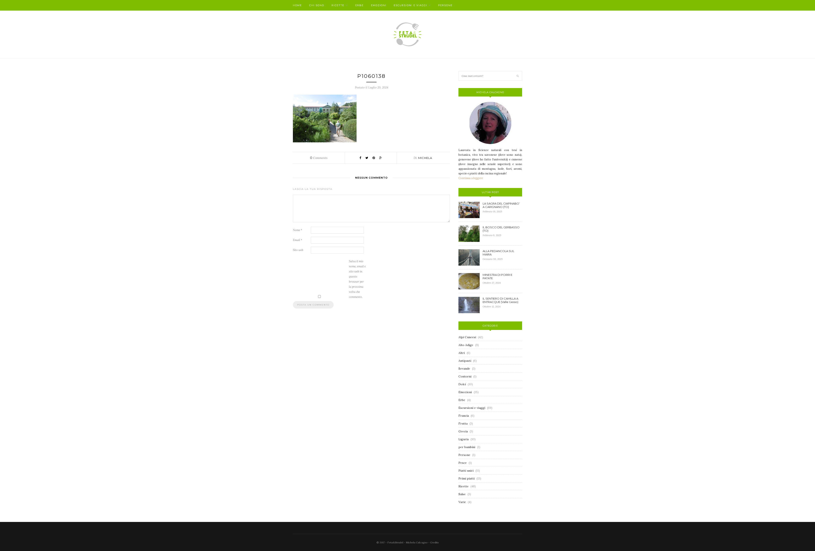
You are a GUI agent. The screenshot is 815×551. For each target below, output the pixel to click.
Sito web (298, 250)
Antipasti (464, 361)
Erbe (359, 5)
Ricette (338, 5)
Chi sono (316, 5)
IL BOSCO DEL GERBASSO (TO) (501, 229)
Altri (461, 353)
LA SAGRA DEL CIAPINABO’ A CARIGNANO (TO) (501, 205)
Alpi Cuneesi (467, 337)
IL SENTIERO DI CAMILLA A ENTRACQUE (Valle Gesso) (500, 300)
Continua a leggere (470, 178)
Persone (445, 5)
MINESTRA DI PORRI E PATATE (497, 276)
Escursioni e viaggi (410, 5)
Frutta (463, 423)
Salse (462, 494)
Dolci (462, 384)
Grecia (463, 431)
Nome (297, 230)
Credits (434, 542)
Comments (318, 158)
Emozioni (378, 5)
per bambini (466, 447)
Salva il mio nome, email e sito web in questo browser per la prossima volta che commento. (357, 279)
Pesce (462, 463)
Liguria (463, 439)
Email (297, 240)
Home (297, 5)
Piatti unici (466, 470)
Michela (425, 158)
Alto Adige (465, 345)
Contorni (464, 376)
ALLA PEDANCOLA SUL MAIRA (498, 252)
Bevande (464, 368)
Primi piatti (466, 478)
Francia (463, 416)
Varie (462, 502)
